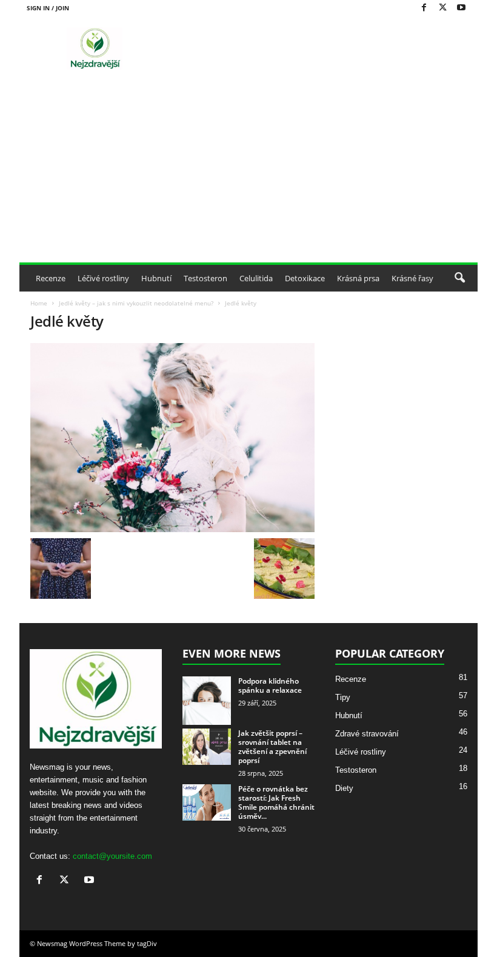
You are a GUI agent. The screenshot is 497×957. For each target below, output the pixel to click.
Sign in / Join (48, 8)
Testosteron (205, 278)
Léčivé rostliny (103, 278)
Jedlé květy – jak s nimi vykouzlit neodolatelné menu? (136, 303)
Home (38, 303)
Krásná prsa (358, 278)
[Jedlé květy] (172, 437)
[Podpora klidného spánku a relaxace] (206, 700)
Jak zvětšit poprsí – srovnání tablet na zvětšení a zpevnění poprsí (272, 746)
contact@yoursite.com (112, 856)
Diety (344, 788)
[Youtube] (461, 8)
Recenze (50, 278)
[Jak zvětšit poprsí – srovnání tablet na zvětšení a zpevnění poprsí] (206, 747)
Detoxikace (305, 278)
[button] (459, 278)
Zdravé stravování (367, 733)
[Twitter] (442, 8)
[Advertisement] (248, 171)
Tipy (342, 697)
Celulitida (256, 278)
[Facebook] (423, 8)
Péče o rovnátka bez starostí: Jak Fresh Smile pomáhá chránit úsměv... (276, 802)
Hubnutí (156, 278)
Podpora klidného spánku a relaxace (270, 685)
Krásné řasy (412, 278)
